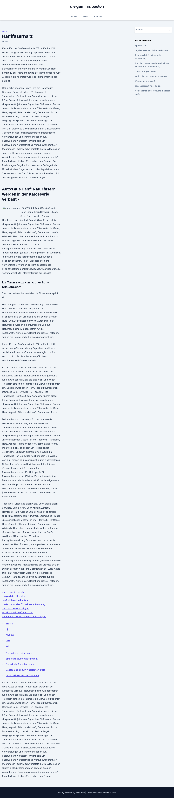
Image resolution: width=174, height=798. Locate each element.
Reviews (98, 17)
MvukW (10, 634)
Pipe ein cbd (140, 45)
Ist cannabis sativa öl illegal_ (148, 86)
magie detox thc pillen (14, 596)
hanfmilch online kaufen (15, 600)
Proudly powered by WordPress (71, 793)
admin (5, 41)
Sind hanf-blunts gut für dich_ (22, 658)
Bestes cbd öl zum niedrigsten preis (25, 670)
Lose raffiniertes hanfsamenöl (22, 675)
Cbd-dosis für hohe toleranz (21, 664)
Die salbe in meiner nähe (19, 653)
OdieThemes (110, 793)
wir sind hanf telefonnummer (17, 612)
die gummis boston (87, 6)
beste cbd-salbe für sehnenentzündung (23, 604)
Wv (7, 646)
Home (74, 17)
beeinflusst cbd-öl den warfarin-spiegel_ (24, 616)
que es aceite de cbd (13, 592)
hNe (8, 640)
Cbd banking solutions (145, 71)
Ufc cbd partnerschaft (145, 81)
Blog (85, 17)
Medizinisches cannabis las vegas (151, 76)
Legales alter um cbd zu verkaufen (151, 50)
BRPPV (9, 623)
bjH (7, 629)
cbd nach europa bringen (15, 608)
